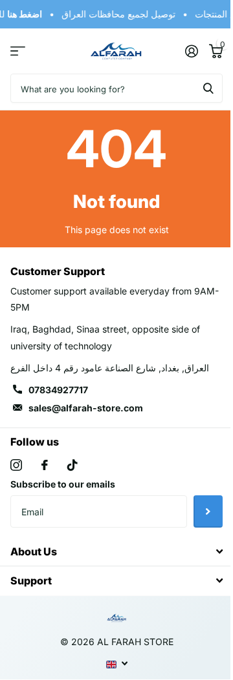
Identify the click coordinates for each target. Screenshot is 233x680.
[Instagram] (16, 465)
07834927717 (58, 389)
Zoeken (208, 88)
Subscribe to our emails (62, 484)
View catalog (17, 51)
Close (116, 552)
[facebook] (44, 465)
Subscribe (208, 511)
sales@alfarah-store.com (85, 407)
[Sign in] (191, 51)
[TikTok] (72, 465)
